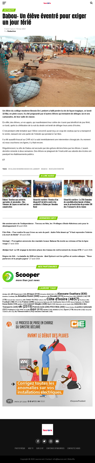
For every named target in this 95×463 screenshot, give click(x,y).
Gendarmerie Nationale (43, 302)
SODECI (58, 310)
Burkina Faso (70, 296)
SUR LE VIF (39, 448)
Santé (47, 310)
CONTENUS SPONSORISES (55, 448)
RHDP (36, 309)
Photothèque (20, 448)
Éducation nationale (43, 311)
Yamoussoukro (25, 311)
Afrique (33, 294)
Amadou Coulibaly (9, 296)
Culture (42, 300)
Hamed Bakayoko (77, 302)
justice (22, 304)
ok (25, 306)
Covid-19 (32, 300)
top (14, 311)
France (28, 302)
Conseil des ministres (16, 300)
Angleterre (45, 296)
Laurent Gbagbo (37, 304)
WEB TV (30, 448)
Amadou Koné (28, 296)
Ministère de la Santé (65, 304)
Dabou (45, 169)
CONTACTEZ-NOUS (73, 448)
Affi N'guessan (18, 294)
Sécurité (79, 310)
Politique (13, 310)
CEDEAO (81, 296)
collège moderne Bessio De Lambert (24, 169)
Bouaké (56, 296)
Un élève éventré (57, 169)
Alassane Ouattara (72, 293)
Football (8, 302)
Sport (68, 310)
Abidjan (6, 294)
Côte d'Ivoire (63, 299)
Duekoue (84, 300)
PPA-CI (25, 310)
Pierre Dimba (71, 307)
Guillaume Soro (61, 302)
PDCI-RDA (57, 307)
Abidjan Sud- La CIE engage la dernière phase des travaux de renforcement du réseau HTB (41, 250)
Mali (52, 304)
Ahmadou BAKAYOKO (48, 294)
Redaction (11, 31)
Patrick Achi (41, 307)
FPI (18, 302)
